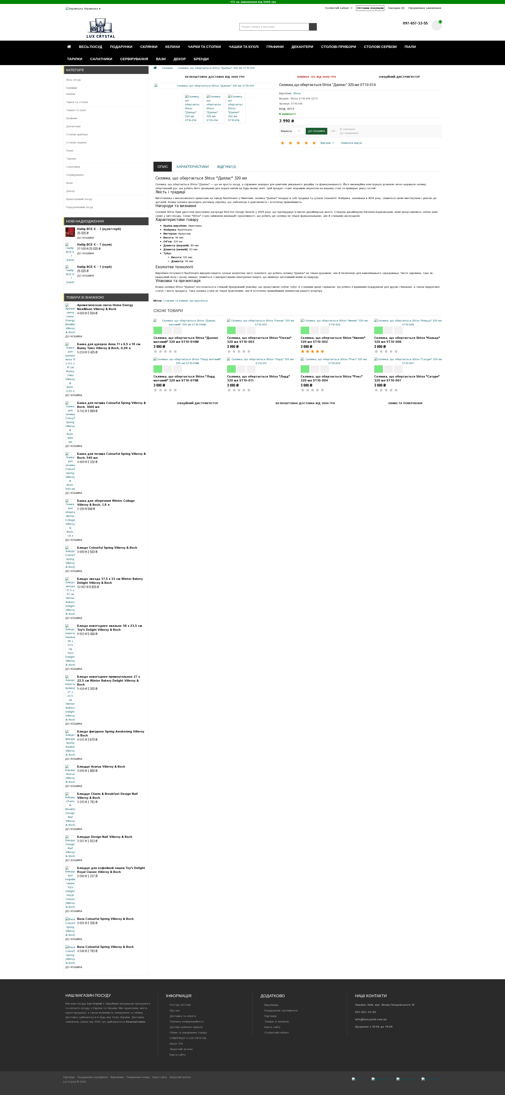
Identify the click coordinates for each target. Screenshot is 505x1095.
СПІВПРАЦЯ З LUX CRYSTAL (188, 1038)
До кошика (85, 238)
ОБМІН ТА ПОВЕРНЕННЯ (405, 403)
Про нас (175, 1011)
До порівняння (349, 133)
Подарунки (121, 46)
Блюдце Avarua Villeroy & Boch (101, 766)
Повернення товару (138, 1077)
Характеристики (192, 166)
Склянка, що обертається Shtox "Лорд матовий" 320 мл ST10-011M (184, 378)
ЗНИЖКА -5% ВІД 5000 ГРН (316, 77)
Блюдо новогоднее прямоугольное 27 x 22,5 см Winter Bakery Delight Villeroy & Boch (108, 681)
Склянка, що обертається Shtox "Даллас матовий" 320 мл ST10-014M (185, 340)
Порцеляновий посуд (79, 207)
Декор (180, 58)
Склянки (148, 46)
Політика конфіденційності (187, 1022)
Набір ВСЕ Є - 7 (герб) (94, 267)
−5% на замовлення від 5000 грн (252, 2)
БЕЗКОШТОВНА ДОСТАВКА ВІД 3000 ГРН (214, 77)
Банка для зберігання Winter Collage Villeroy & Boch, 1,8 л (106, 503)
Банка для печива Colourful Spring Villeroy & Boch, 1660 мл (111, 405)
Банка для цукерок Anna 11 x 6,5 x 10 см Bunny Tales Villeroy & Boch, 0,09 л (108, 346)
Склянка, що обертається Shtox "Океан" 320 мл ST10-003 (259, 340)
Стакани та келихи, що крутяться (185, 301)
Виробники (271, 1005)
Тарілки (74, 58)
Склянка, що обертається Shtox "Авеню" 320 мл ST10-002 (333, 340)
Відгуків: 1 (327, 143)
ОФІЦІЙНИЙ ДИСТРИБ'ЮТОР (399, 77)
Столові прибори (338, 46)
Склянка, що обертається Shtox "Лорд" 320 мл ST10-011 (258, 378)
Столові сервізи (380, 46)
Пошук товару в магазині (313, 27)
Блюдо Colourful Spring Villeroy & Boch (107, 548)
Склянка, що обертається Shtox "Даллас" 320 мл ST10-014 (216, 68)
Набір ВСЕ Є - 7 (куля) (94, 244)
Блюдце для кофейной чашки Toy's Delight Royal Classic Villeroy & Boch (111, 870)
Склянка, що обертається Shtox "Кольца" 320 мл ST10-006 (407, 340)
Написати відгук (351, 143)
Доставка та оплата (183, 1016)
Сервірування (134, 58)
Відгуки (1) (226, 166)
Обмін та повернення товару (188, 1033)
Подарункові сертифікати (280, 1011)
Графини (275, 46)
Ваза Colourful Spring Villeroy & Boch (105, 919)
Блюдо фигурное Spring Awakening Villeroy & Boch (110, 733)
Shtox (297, 93)
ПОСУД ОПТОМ (180, 1005)
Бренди (201, 58)
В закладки (347, 129)
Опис (162, 166)
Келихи (172, 46)
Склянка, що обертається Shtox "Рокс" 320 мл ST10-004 (332, 378)
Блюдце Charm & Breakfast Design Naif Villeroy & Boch (107, 796)
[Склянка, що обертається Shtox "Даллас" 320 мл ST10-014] (213, 86)
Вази (161, 58)
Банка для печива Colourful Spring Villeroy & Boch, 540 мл (111, 456)
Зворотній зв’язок (181, 1049)
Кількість (286, 131)
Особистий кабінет (276, 1033)
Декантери (302, 46)
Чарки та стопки (204, 46)
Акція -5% (176, 1044)
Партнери (270, 1016)
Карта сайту (178, 1055)
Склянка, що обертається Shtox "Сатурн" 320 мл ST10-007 (407, 378)
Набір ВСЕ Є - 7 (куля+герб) (99, 229)
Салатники (101, 58)
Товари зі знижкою (276, 1022)
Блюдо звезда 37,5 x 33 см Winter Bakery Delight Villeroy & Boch (110, 581)
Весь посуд (90, 46)
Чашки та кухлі (244, 46)
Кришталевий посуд (79, 199)
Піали (410, 46)
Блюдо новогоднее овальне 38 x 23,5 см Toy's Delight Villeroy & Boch (109, 628)
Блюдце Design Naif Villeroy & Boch (104, 837)
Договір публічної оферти (186, 1027)
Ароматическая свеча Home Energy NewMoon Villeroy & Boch (105, 307)
